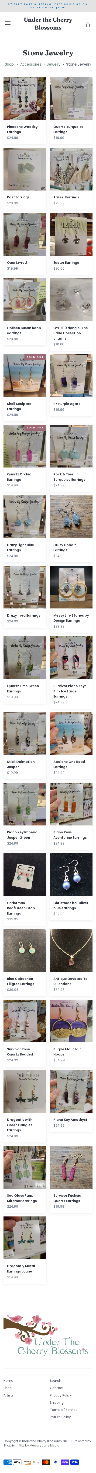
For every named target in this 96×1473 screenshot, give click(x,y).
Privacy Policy (61, 1395)
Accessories (30, 64)
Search (55, 1380)
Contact (57, 1388)
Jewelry (54, 64)
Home (8, 1380)
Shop (10, 64)
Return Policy (60, 1417)
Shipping (57, 1402)
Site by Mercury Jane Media (39, 1445)
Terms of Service (64, 1409)
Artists (8, 1395)
